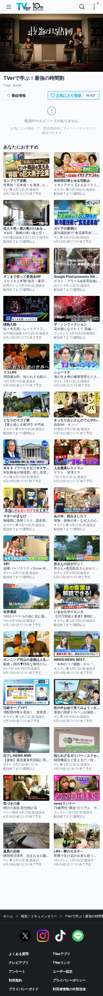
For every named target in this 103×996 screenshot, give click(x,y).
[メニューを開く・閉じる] (94, 6)
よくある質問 (19, 954)
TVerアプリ (61, 954)
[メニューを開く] (8, 6)
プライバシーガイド (23, 989)
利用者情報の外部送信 (69, 989)
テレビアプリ (19, 963)
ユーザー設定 (63, 971)
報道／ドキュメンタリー (39, 916)
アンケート (17, 971)
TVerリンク (61, 963)
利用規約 (15, 980)
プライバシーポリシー (69, 980)
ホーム (8, 916)
